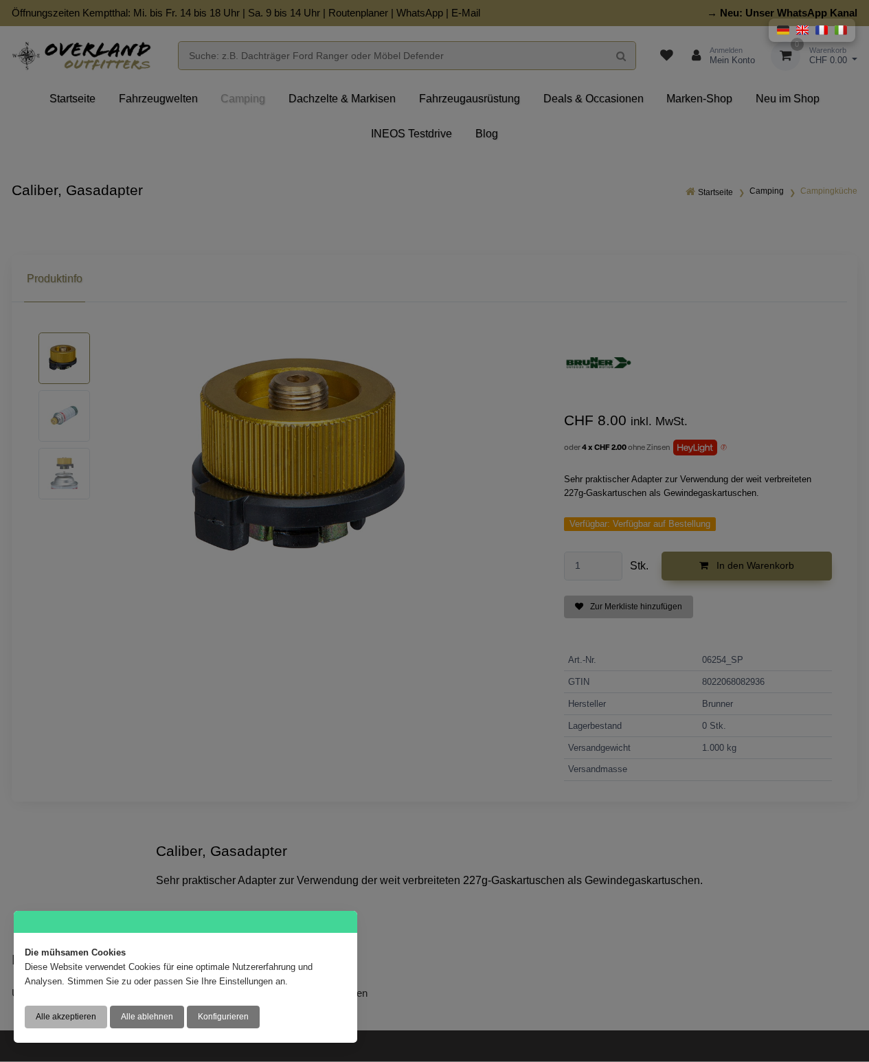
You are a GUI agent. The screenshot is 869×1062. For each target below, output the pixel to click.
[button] (783, 30)
